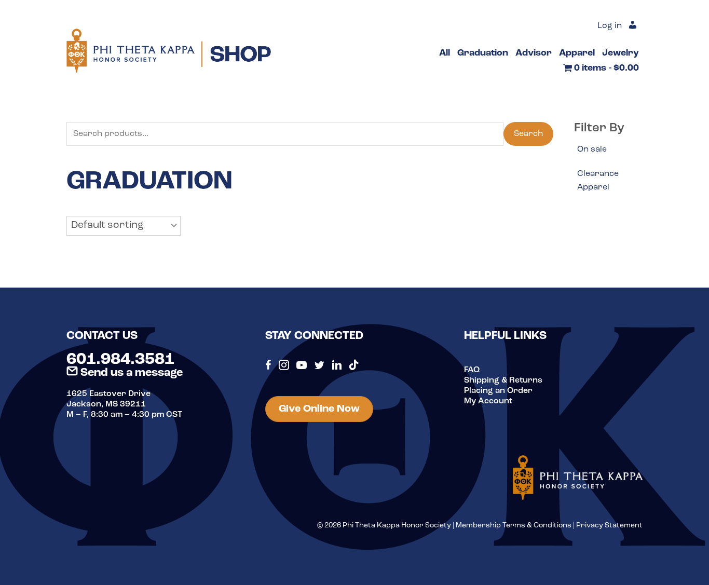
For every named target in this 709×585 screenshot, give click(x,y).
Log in (609, 26)
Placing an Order (498, 391)
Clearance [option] (598, 174)
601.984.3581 (120, 359)
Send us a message (130, 373)
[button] (123, 226)
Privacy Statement (609, 525)
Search (528, 134)
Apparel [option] (593, 187)
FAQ (472, 370)
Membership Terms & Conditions (513, 525)
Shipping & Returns (503, 380)
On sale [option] (592, 149)
